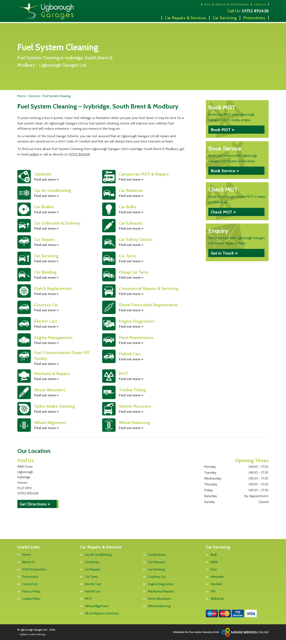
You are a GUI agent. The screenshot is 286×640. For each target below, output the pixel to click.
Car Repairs (92, 569)
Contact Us (260, 4)
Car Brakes (92, 562)
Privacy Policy (31, 591)
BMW (214, 562)
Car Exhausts (156, 562)
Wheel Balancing (159, 606)
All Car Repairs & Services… (103, 613)
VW (213, 591)
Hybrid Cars (92, 591)
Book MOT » (222, 129)
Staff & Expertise (239, 4)
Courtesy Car (156, 576)
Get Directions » (35, 504)
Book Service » (225, 170)
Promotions (254, 18)
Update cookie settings (32, 634)
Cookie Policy (31, 598)
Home (207, 4)
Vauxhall (216, 584)
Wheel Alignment (97, 606)
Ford (213, 569)
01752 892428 (248, 11)
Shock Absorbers (159, 598)
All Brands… (218, 598)
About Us (220, 4)
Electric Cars (93, 584)
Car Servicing (225, 18)
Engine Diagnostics (161, 584)
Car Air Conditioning (98, 554)
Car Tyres (91, 576)
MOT (88, 598)
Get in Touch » (224, 253)
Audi (214, 554)
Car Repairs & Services (185, 18)
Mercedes (217, 576)
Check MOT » (223, 212)
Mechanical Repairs (161, 591)
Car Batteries (157, 554)
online (34, 154)
